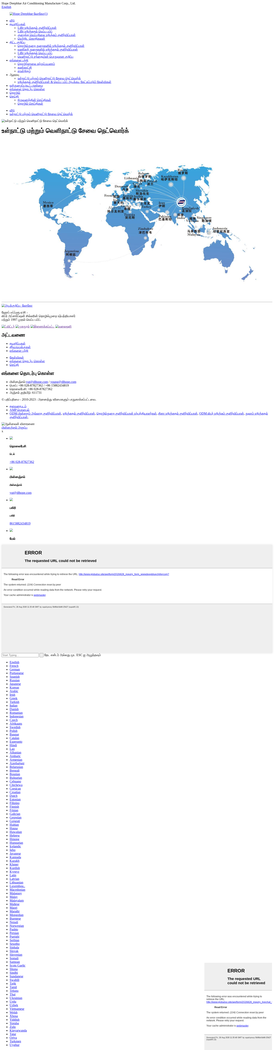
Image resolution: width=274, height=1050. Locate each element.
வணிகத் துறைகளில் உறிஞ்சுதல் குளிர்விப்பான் (48, 49)
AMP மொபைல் (19, 410)
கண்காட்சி (25, 67)
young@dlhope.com (63, 381)
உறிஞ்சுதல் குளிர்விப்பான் (79, 413)
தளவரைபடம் (18, 406)
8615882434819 (20, 523)
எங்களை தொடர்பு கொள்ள (27, 89)
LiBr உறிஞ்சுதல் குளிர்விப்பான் (37, 27)
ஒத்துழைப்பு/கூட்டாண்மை (26, 85)
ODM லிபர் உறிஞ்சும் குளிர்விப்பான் (221, 413)
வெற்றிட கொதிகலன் (31, 38)
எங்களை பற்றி (19, 60)
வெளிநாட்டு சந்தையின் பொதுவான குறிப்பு (45, 56)
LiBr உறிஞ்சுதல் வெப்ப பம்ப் (35, 31)
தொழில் (15, 92)
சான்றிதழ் (24, 71)
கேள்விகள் (17, 357)
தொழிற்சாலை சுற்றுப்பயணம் (36, 64)
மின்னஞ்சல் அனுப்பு (14, 427)
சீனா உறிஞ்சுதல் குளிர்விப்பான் (178, 413)
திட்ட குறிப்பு (17, 42)
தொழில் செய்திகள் (30, 103)
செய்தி (14, 96)
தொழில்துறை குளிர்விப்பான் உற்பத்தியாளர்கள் (126, 413)
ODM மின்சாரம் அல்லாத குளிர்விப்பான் (35, 413)
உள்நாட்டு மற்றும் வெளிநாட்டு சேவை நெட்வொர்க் (49, 78)
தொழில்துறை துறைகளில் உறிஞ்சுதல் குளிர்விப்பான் (51, 46)
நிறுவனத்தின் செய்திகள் (34, 100)
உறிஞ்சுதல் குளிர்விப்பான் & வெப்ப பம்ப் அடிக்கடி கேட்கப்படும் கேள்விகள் (64, 82)
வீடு (12, 20)
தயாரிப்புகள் (17, 24)
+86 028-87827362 (22, 462)
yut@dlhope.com (37, 381)
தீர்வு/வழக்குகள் (20, 347)
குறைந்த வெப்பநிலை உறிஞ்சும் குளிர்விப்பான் (47, 35)
